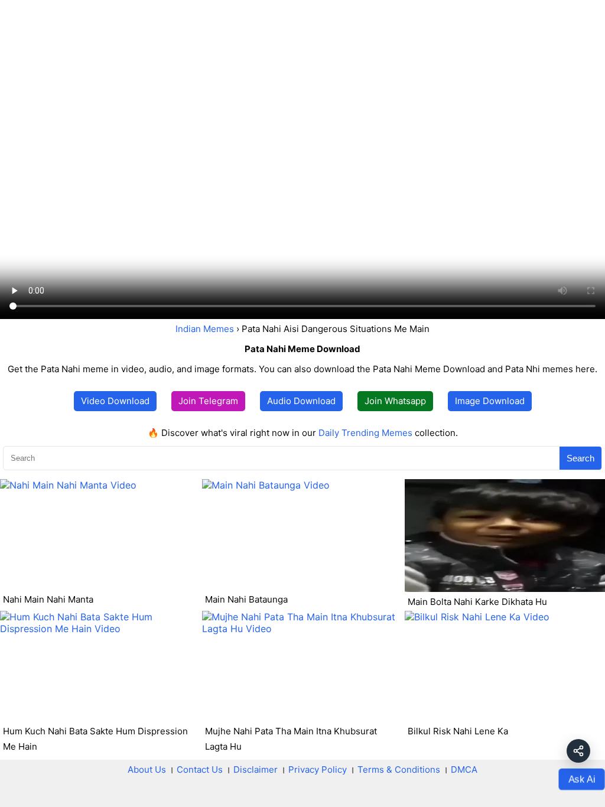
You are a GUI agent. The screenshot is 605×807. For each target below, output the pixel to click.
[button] (578, 751)
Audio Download (301, 400)
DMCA (464, 769)
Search (580, 458)
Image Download (490, 400)
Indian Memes (204, 328)
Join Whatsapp (395, 400)
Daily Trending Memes (365, 432)
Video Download (115, 400)
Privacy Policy (317, 769)
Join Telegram (208, 400)
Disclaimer (255, 769)
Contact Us (200, 769)
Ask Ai (581, 778)
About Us (147, 769)
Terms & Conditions (398, 769)
